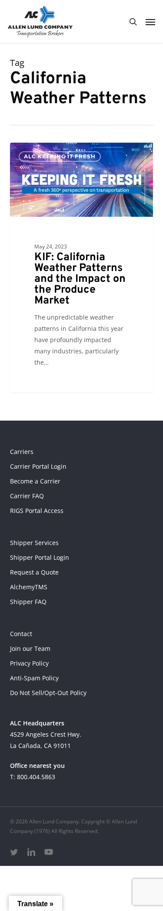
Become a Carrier (35, 481)
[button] (150, 21)
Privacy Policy (29, 663)
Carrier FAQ (27, 496)
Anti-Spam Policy (34, 678)
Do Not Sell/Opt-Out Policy (48, 693)
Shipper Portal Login (39, 557)
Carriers (21, 451)
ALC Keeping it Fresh (60, 156)
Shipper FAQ (28, 602)
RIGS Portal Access (36, 510)
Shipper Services (34, 543)
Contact (21, 634)
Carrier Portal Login (38, 466)
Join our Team (30, 648)
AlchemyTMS (28, 587)
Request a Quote (34, 572)
